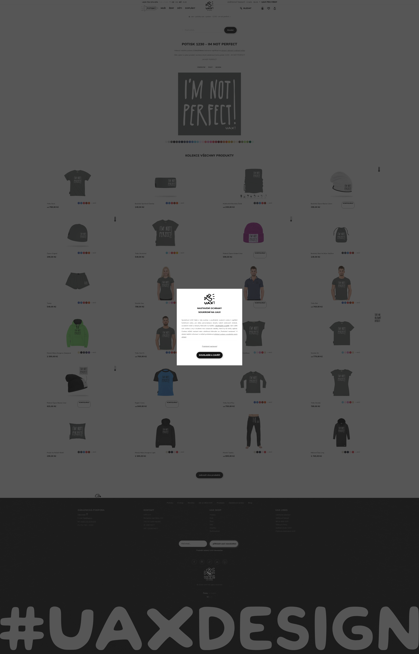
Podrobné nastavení (209, 346)
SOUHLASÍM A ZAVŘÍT (209, 355)
